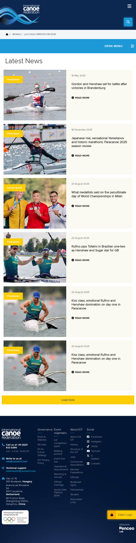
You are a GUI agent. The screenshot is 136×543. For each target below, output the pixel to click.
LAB (121, 532)
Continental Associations (76, 463)
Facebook (95, 437)
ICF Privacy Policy (43, 461)
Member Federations (76, 471)
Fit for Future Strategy (42, 452)
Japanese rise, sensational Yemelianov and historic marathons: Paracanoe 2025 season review (99, 142)
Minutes (42, 444)
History (74, 444)
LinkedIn (95, 463)
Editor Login (125, 514)
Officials (74, 477)
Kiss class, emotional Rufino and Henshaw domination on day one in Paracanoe (96, 304)
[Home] (20, 15)
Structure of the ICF (76, 451)
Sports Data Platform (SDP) (60, 493)
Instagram (95, 441)
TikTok (94, 446)
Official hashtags (59, 483)
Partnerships (76, 490)
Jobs (72, 457)
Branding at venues (60, 475)
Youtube (95, 451)
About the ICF (75, 438)
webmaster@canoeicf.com (21, 471)
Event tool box (59, 460)
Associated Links (76, 501)
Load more (68, 400)
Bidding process (58, 452)
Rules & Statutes (42, 438)
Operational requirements (60, 468)
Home (8, 34)
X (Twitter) (95, 457)
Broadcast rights (75, 483)
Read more (82, 98)
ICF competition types (60, 443)
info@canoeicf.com (16, 461)
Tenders (74, 494)
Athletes (16, 34)
